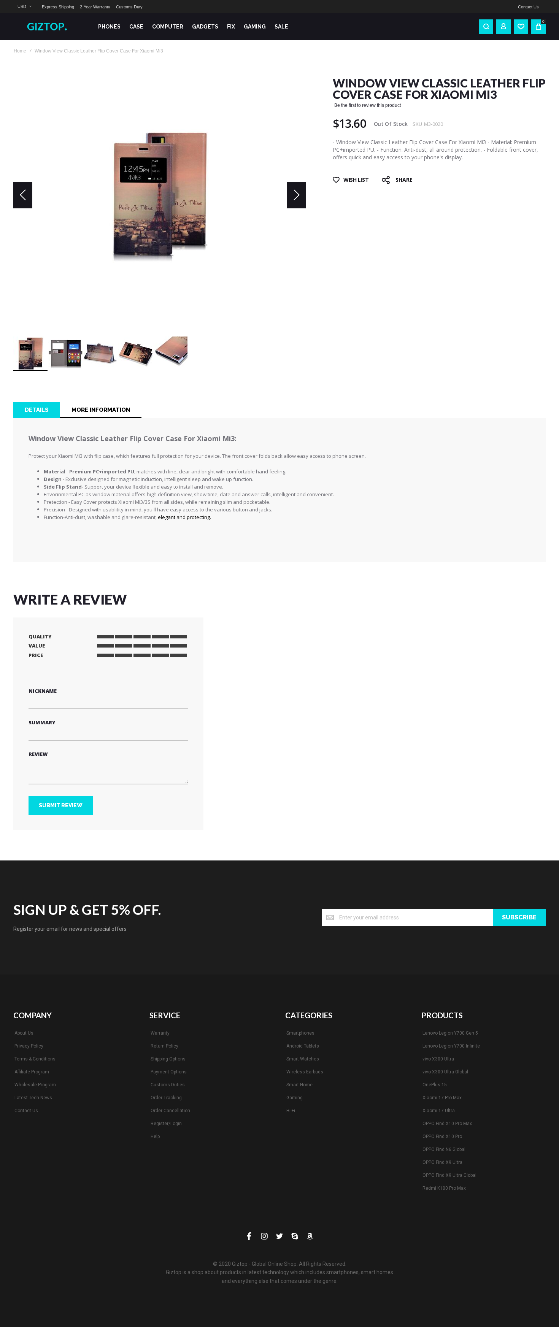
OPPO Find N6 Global (443, 1149)
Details (37, 409)
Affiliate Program (31, 1072)
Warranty (160, 1033)
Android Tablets (302, 1046)
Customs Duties (168, 1084)
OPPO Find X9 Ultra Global (449, 1175)
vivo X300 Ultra (438, 1059)
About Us (23, 1033)
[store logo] (49, 26)
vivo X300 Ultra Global (445, 1072)
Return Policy (164, 1046)
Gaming (294, 1097)
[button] (24, 6)
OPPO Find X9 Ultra (442, 1162)
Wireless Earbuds (304, 1072)
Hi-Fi (290, 1110)
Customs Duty (129, 7)
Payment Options (169, 1072)
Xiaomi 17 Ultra (438, 1110)
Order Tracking (166, 1097)
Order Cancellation (170, 1110)
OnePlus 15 (434, 1084)
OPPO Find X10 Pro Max (447, 1123)
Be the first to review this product (367, 105)
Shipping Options (168, 1059)
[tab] (36, 410)
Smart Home (299, 1084)
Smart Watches (302, 1059)
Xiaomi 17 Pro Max (442, 1097)
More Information (100, 409)
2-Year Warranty (95, 7)
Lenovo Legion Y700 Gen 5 (450, 1033)
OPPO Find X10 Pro (442, 1136)
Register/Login (166, 1123)
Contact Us (528, 7)
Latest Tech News (33, 1097)
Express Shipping (58, 7)
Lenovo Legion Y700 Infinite (451, 1046)
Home (20, 51)
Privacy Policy (28, 1046)
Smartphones (300, 1033)
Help (155, 1136)
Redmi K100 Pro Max (444, 1188)
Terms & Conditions (35, 1059)
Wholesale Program (35, 1084)
